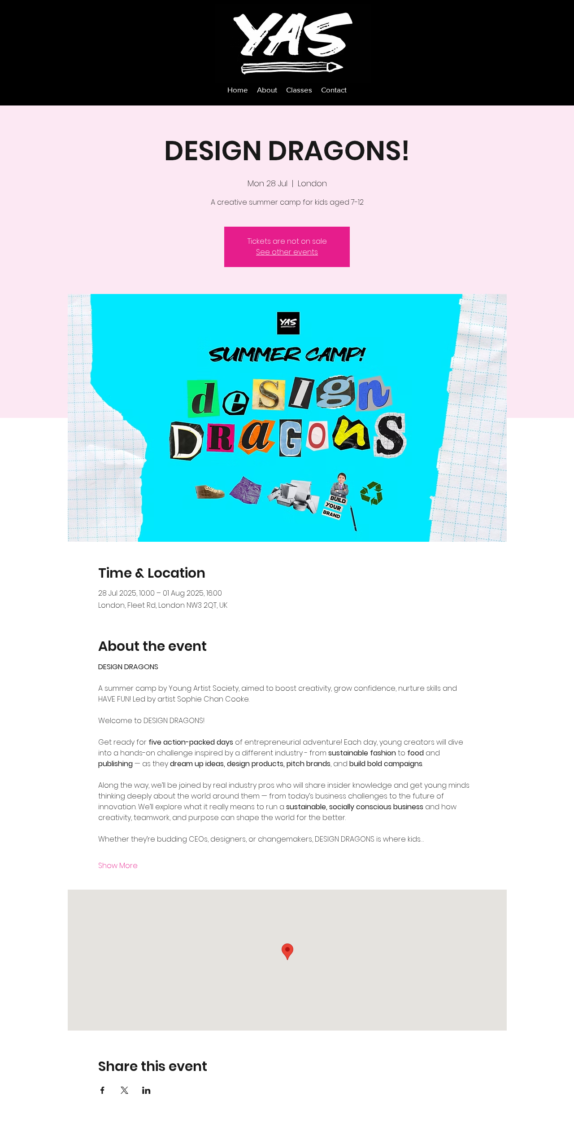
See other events (287, 252)
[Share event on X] (124, 1090)
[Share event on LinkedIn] (146, 1090)
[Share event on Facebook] (102, 1090)
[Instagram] (490, 17)
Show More (118, 866)
